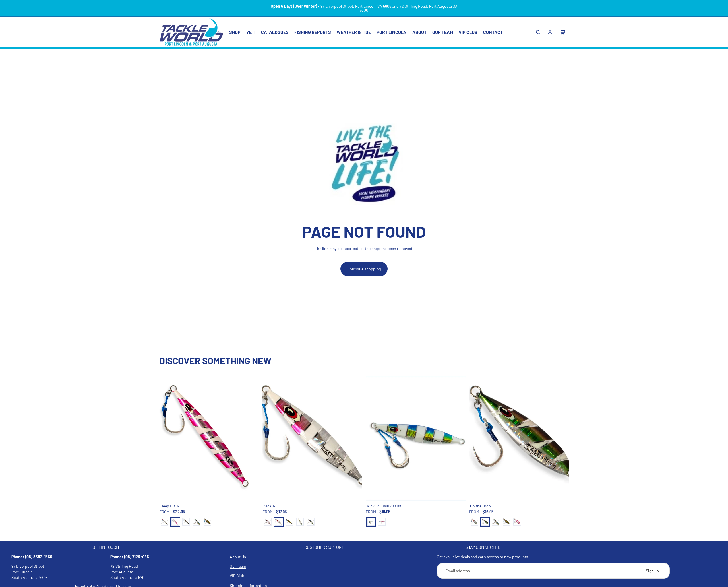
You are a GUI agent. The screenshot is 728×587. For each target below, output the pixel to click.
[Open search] (538, 32)
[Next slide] (250, 438)
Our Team (238, 566)
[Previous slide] (167, 438)
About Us (238, 556)
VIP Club (237, 575)
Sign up (652, 570)
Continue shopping (364, 268)
